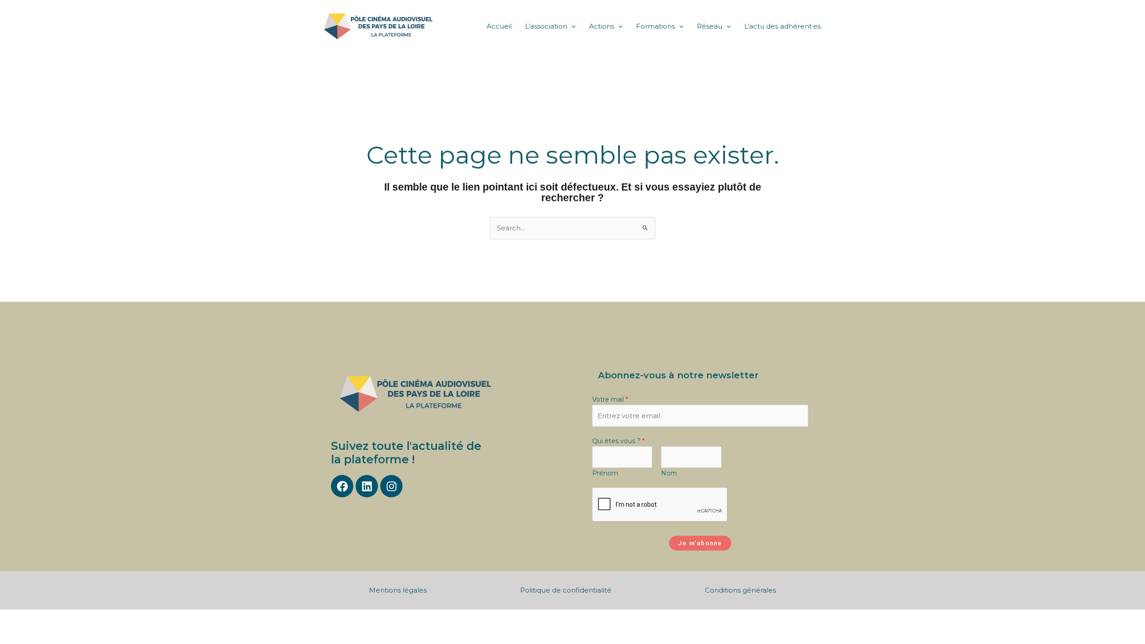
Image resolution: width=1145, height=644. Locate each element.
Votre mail (610, 399)
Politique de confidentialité (565, 590)
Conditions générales (740, 590)
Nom (669, 473)
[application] (571, 26)
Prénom (605, 473)
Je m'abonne (700, 543)
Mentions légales (398, 590)
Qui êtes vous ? (618, 441)
